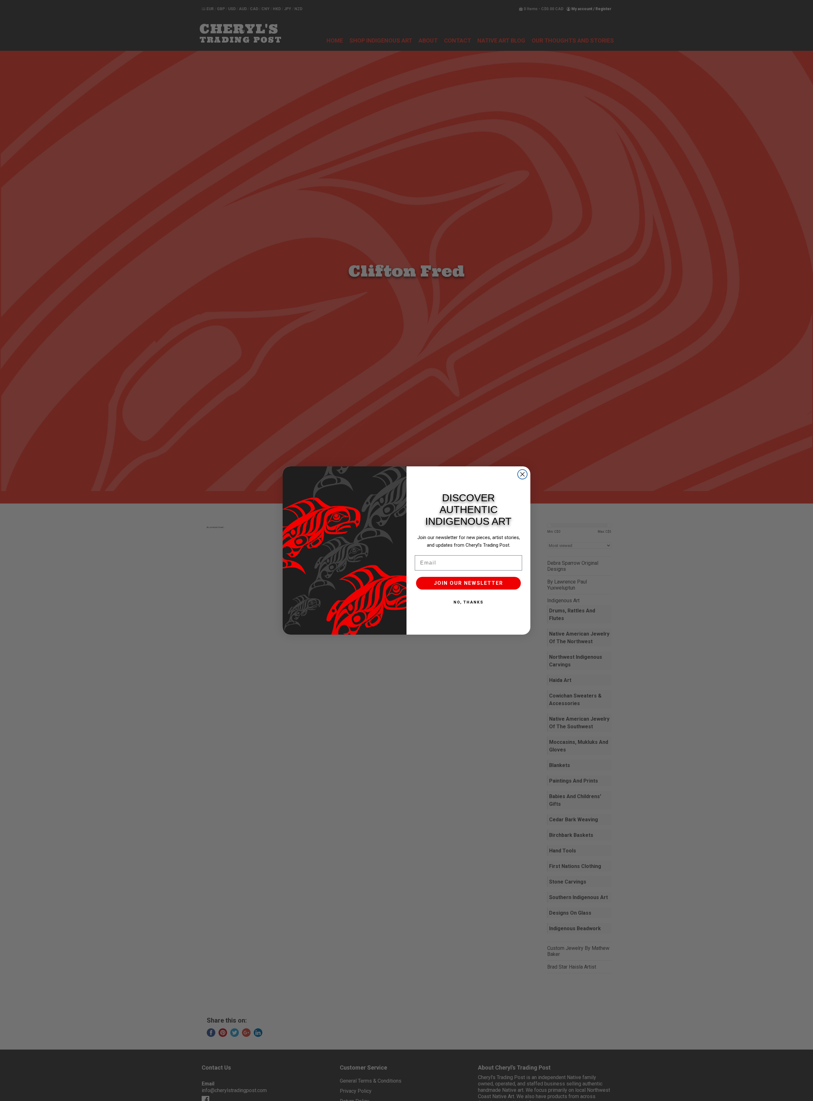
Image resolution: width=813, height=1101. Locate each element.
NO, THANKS (468, 602)
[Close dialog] (522, 474)
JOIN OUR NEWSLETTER (468, 583)
